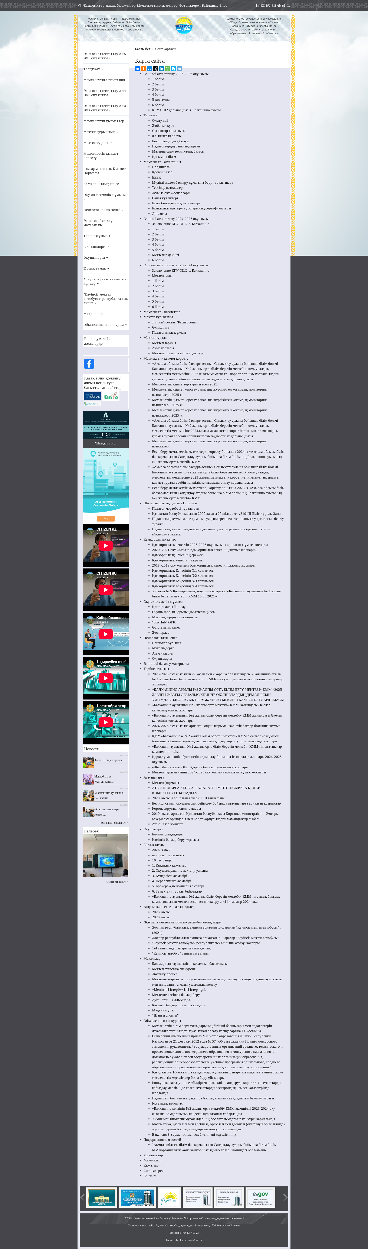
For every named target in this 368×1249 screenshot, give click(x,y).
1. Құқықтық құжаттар (169, 865)
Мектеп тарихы (164, 343)
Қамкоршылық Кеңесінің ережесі (178, 555)
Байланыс (210, 5)
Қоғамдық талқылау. (167, 1103)
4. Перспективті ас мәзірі (171, 881)
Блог (223, 5)
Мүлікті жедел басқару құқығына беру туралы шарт (192, 182)
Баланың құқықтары (167, 834)
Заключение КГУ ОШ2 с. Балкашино (180, 224)
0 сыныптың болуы (166, 136)
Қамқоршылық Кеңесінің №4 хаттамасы (183, 586)
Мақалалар (93, 314)
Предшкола (161, 167)
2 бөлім (158, 84)
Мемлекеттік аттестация (104, 80)
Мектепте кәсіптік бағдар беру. (176, 995)
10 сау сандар (163, 860)
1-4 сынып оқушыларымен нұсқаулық (181, 948)
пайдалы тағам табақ (168, 855)
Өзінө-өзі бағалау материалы (98, 222)
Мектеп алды (162, 276)
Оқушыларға (94, 257)
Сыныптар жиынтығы (168, 131)
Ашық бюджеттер (121, 5)
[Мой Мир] (149, 68)
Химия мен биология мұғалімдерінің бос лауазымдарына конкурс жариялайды (213, 1119)
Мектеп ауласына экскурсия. (174, 969)
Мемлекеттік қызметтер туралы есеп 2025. (185, 384)
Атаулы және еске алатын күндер (104, 281)
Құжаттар (151, 1165)
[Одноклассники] (143, 68)
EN (274, 5)
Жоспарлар (161, 632)
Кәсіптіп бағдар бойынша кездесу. (179, 1005)
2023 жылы (161, 912)
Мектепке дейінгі (165, 255)
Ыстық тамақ (95, 268)
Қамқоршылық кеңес (101, 184)
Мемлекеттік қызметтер (157, 5)
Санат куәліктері (165, 198)
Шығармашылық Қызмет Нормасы (104, 170)
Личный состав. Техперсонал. (175, 322)
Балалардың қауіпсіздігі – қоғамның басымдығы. (190, 964)
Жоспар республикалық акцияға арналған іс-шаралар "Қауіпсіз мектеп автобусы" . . (217, 938)
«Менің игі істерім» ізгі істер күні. (179, 990)
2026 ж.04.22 (162, 850)
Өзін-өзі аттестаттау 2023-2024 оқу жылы (105, 108)
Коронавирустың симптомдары (176, 808)
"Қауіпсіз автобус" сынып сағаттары (180, 953)
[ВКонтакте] (137, 68)
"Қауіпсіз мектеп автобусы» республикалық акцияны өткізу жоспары (206, 943)
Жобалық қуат (163, 126)
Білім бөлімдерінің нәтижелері (176, 203)
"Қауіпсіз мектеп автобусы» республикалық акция (105, 298)
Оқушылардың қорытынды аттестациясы (183, 612)
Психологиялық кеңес (102, 210)
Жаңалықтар (94, 5)
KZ (263, 5)
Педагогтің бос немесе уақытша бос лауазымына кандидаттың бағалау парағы (213, 1098)
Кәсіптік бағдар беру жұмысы (175, 840)
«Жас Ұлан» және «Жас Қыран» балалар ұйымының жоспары (200, 767)
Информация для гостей (162, 1140)
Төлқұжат (92, 69)
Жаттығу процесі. (166, 974)
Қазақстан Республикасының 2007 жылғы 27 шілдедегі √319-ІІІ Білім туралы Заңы (216, 514)
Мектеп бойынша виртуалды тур (177, 353)
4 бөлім (158, 94)
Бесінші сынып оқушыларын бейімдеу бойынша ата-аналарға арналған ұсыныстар (216, 803)
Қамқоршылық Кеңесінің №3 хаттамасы (183, 581)
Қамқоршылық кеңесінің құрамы (177, 560)
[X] (155, 68)
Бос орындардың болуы (170, 141)
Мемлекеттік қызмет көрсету (100, 155)
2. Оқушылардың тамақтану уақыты (180, 870)
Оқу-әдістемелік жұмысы (104, 194)
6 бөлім (158, 105)
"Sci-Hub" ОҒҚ (163, 622)
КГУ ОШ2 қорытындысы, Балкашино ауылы (186, 110)
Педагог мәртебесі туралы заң (175, 508)
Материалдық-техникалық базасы (178, 151)
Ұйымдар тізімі (105, 443)
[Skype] (173, 68)
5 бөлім (158, 250)
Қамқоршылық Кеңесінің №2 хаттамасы (183, 576)
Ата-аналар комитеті (168, 824)
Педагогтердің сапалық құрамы (176, 146)
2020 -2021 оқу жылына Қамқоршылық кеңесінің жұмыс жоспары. (204, 550)
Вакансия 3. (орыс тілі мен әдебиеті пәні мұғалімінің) (194, 1134)
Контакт (150, 1176)
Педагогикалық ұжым (169, 332)
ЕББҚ (156, 177)
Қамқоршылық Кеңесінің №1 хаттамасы (183, 570)
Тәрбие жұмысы (97, 236)
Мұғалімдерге (163, 648)
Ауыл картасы (163, 348)
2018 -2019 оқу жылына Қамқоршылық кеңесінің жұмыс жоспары (203, 565)
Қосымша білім (164, 157)
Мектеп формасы (165, 783)
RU (268, 5)
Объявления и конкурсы (104, 324)
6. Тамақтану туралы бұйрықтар (177, 891)
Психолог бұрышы (166, 643)
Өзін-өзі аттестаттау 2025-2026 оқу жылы (105, 56)
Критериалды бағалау (169, 607)
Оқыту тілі (160, 120)
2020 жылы (161, 917)
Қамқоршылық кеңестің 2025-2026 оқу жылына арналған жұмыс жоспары (210, 545)
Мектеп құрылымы (99, 132)
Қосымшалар (162, 172)
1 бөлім (158, 79)
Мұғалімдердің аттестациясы (175, 617)
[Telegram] (179, 68)
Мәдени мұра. (163, 1010)
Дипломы (159, 214)
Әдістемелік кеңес (166, 627)
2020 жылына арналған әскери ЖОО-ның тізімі (189, 798)
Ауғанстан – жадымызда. (171, 1000)
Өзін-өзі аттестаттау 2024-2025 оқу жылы (105, 92)
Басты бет (142, 49)
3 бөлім (158, 89)
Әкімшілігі (160, 327)
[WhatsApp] (167, 68)
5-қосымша (161, 100)
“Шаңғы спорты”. (166, 1015)
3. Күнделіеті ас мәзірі (169, 876)
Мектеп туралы (96, 142)
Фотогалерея (190, 5)
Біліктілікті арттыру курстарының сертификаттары (191, 208)
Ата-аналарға (95, 246)
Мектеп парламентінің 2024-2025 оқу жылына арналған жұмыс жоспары (209, 772)
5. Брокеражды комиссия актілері (178, 886)
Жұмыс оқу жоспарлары (171, 193)
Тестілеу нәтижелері (168, 188)
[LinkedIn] (161, 68)
